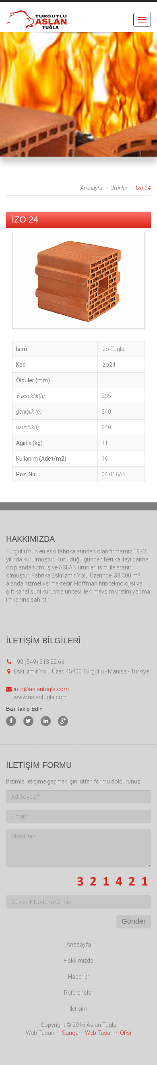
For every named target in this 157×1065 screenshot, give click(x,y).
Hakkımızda (78, 960)
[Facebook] (11, 721)
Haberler (78, 976)
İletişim (78, 1009)
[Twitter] (28, 721)
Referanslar (78, 993)
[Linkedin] (46, 721)
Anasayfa (91, 188)
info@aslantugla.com (41, 689)
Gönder (134, 921)
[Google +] (63, 721)
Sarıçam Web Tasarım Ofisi (96, 1033)
